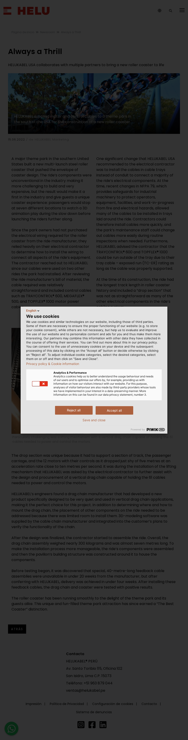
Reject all (73, 410)
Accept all (114, 410)
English (31, 310)
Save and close (94, 420)
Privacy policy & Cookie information (52, 364)
